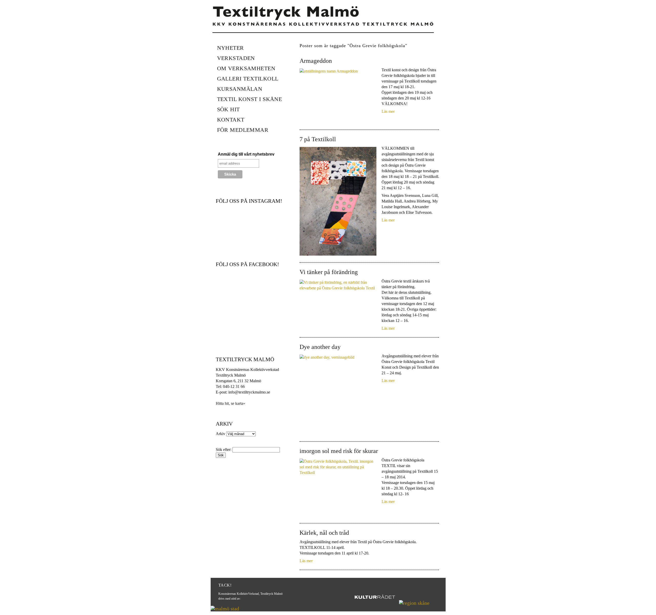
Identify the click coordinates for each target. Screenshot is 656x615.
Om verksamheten (246, 68)
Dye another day (320, 347)
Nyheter (230, 48)
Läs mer (388, 111)
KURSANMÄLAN (239, 89)
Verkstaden (236, 58)
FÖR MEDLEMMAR (243, 130)
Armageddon (316, 60)
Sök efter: (223, 449)
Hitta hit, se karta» (230, 403)
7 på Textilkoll (318, 139)
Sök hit (228, 109)
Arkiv (220, 433)
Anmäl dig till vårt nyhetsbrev (246, 154)
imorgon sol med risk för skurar (339, 451)
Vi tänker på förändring (329, 272)
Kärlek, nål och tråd (324, 532)
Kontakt (230, 119)
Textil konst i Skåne (249, 99)
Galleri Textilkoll (248, 78)
